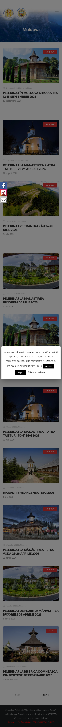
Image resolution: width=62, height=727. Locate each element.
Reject (21, 372)
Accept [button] (48, 366)
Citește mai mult (37, 372)
